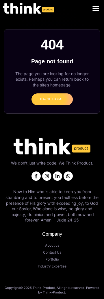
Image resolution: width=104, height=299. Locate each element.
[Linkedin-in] (57, 176)
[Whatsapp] (68, 176)
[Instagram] (46, 176)
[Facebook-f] (36, 176)
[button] (95, 8)
